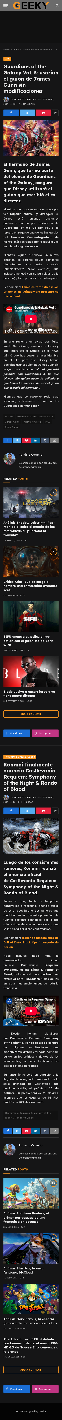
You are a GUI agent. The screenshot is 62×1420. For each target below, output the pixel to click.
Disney (9, 416)
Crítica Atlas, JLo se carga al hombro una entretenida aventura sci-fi (30, 586)
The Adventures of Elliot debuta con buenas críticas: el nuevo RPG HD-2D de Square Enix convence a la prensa (30, 1345)
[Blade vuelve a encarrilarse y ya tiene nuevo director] (31, 671)
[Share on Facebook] (11, 113)
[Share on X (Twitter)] (27, 113)
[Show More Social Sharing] (55, 113)
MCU (47, 421)
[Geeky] (31, 5)
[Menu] (5, 5)
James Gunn (12, 421)
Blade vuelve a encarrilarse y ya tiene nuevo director (29, 694)
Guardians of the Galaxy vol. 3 (35, 416)
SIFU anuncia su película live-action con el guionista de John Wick (28, 641)
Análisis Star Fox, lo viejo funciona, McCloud (23, 1270)
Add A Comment (30, 714)
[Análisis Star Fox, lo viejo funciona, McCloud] (31, 1248)
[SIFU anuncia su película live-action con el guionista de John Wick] (31, 616)
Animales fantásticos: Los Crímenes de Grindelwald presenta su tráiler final (31, 291)
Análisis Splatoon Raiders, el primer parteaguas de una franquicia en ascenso (26, 1217)
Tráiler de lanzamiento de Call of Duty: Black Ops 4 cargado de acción (31, 942)
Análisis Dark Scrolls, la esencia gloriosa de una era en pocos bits (30, 1321)
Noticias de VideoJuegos (20, 757)
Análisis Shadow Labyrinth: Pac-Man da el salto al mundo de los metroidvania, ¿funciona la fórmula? (29, 529)
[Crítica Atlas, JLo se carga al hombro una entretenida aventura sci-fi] (31, 561)
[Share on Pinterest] (43, 113)
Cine (7, 59)
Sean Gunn (11, 427)
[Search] (57, 5)
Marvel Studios (32, 421)
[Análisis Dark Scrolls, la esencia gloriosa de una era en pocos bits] (31, 1299)
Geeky (42, 1411)
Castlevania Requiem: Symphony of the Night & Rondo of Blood (28, 1115)
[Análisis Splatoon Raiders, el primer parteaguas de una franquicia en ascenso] (31, 1193)
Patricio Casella (24, 99)
